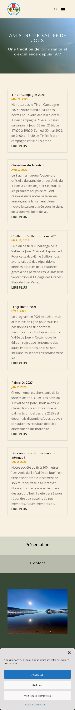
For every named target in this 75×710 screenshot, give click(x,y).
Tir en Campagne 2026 (28, 95)
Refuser (37, 685)
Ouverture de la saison (28, 165)
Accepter (37, 674)
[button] (69, 653)
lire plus (19, 146)
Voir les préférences (37, 696)
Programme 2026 (23, 307)
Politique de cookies (36, 704)
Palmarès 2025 (21, 382)
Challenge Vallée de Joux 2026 (34, 236)
